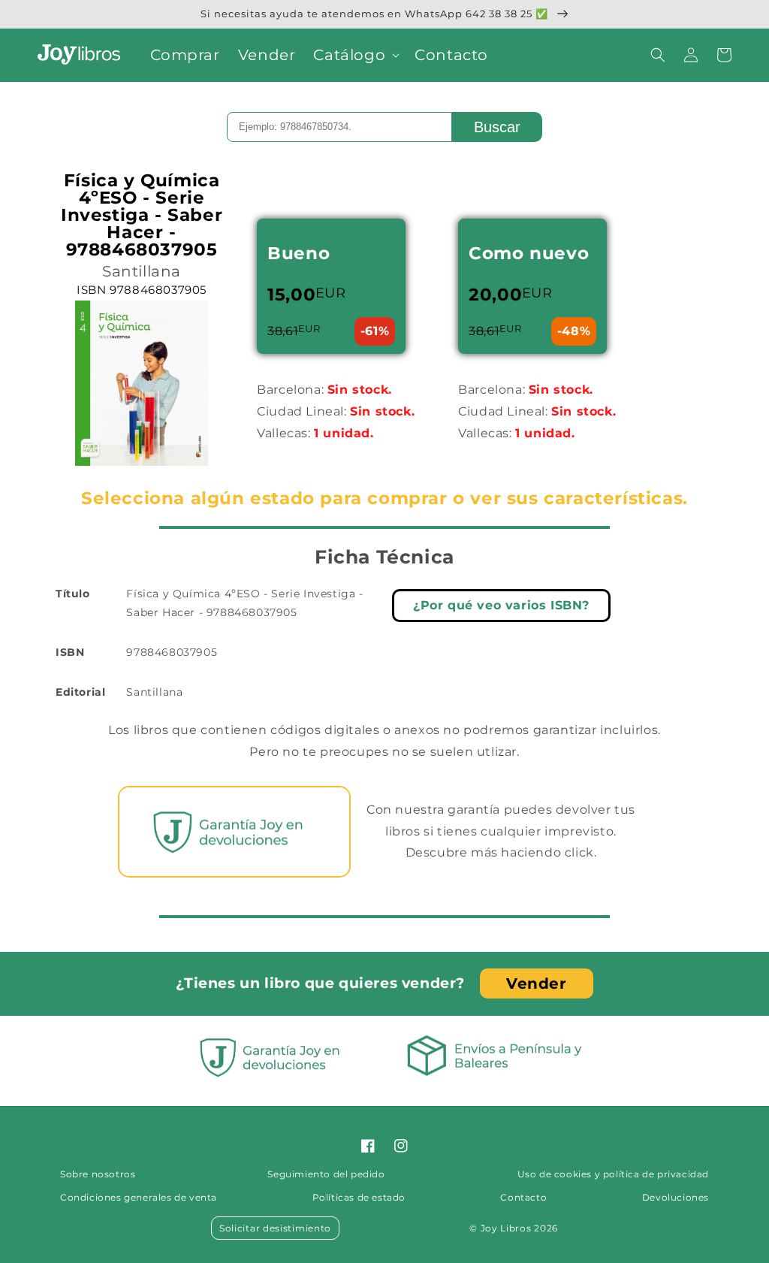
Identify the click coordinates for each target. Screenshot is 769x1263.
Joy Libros (506, 1228)
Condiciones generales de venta (138, 1197)
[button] (355, 55)
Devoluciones (675, 1197)
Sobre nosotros (97, 1174)
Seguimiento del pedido (325, 1174)
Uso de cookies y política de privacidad (613, 1174)
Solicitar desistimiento (275, 1228)
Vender (536, 983)
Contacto (523, 1197)
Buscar (497, 127)
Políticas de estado (359, 1197)
